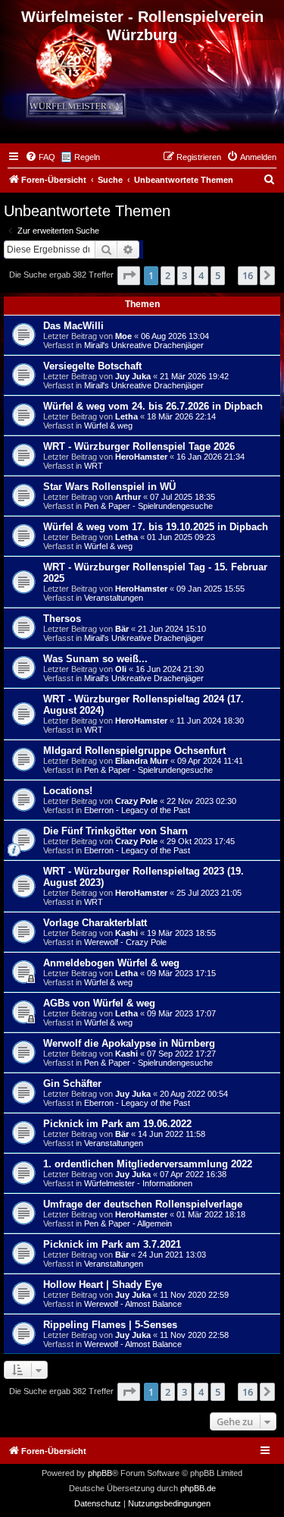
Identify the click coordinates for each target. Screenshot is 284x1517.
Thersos (62, 618)
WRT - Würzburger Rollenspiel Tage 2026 (139, 446)
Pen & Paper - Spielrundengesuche (148, 505)
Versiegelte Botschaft (92, 366)
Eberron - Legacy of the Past (137, 810)
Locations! (67, 790)
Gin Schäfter (72, 1083)
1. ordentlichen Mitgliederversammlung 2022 (147, 1164)
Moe (123, 336)
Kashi (126, 933)
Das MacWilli (73, 325)
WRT (93, 465)
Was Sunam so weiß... (95, 658)
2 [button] (167, 275)
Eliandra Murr (141, 760)
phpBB (100, 1473)
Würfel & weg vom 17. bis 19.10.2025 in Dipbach (155, 526)
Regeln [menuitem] (87, 157)
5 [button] (217, 275)
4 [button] (201, 275)
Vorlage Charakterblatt (95, 922)
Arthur (128, 496)
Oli (120, 669)
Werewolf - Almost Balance (133, 1303)
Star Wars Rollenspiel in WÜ (109, 486)
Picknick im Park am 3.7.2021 (112, 1244)
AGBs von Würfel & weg (99, 1003)
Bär (122, 628)
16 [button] (247, 275)
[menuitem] (40, 157)
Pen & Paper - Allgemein (128, 1223)
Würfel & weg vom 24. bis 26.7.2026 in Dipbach (153, 406)
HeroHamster (141, 456)
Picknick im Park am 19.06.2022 (117, 1123)
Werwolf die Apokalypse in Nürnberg (129, 1043)
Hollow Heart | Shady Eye (102, 1284)
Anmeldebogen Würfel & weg (111, 963)
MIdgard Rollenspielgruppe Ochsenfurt (134, 750)
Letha (126, 416)
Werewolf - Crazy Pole (125, 942)
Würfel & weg (108, 425)
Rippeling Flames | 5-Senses (110, 1324)
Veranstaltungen (113, 597)
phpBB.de (198, 1488)
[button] (128, 275)
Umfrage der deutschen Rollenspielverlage (142, 1204)
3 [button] (184, 275)
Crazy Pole (136, 801)
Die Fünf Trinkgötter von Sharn (115, 831)
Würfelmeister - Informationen (138, 1183)
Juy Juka (133, 376)
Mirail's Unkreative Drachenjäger (144, 345)
